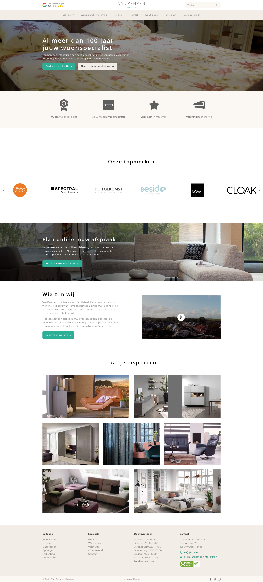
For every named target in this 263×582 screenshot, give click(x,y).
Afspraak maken (192, 15)
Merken (118, 15)
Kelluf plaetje (151, 15)
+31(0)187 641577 (193, 552)
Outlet (135, 15)
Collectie (67, 15)
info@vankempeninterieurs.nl (201, 557)
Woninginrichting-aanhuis (94, 15)
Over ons (170, 15)
